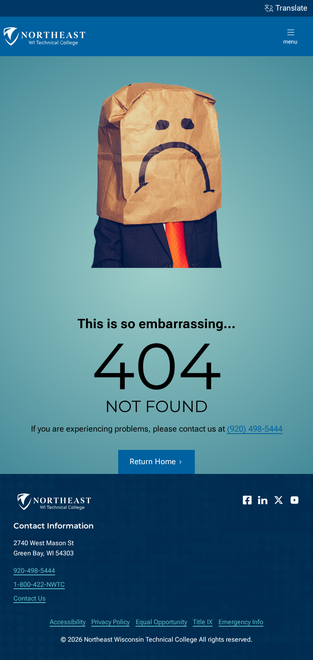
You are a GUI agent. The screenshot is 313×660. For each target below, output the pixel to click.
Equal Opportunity (161, 622)
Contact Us (29, 598)
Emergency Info (240, 622)
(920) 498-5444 (254, 429)
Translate (291, 8)
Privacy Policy (110, 622)
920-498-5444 (34, 570)
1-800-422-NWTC (39, 584)
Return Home (153, 461)
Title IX (203, 622)
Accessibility (68, 622)
